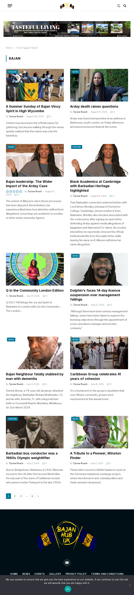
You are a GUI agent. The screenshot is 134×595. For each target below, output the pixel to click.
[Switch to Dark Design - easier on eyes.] (119, 5)
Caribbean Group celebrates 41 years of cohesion (95, 376)
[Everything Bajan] (67, 5)
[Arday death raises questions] (99, 85)
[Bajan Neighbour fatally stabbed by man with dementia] (35, 353)
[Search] (124, 6)
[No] (129, 585)
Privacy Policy (76, 573)
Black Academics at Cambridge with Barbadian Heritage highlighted (95, 186)
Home (14, 573)
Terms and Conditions (107, 573)
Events (40, 573)
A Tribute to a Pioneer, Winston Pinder (95, 455)
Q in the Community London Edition (35, 291)
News (75, 72)
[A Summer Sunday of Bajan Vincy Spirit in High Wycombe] (35, 85)
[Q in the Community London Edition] (35, 269)
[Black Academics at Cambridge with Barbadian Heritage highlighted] (99, 160)
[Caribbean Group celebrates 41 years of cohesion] (99, 353)
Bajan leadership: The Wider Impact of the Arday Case (29, 184)
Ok (67, 589)
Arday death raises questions (94, 106)
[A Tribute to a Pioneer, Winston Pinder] (99, 432)
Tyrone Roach (16, 116)
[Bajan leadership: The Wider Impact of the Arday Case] (35, 160)
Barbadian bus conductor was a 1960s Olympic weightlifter (32, 455)
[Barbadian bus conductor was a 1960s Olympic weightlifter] (35, 432)
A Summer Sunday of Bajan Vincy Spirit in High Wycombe (33, 108)
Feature (12, 72)
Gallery (55, 573)
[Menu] (10, 6)
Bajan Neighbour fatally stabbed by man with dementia (35, 376)
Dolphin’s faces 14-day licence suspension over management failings (95, 295)
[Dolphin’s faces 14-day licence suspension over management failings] (99, 269)
